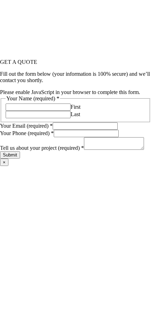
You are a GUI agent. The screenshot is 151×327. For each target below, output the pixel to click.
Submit (10, 155)
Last (75, 114)
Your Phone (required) (27, 133)
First (75, 107)
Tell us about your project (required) (42, 148)
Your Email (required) (26, 126)
